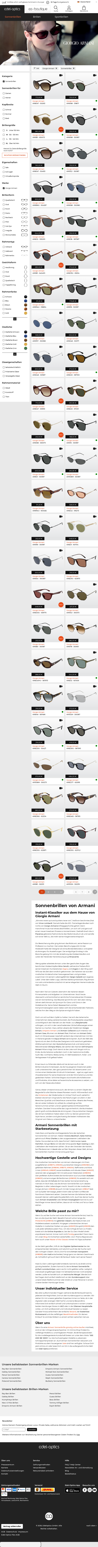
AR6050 (59, 1165)
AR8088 (51, 1189)
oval (7, 272)
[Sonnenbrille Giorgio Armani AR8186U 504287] (48, 186)
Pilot (7, 222)
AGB (3, 1532)
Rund (7, 209)
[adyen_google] (4, 1494)
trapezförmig (10, 285)
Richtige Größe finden (15, 155)
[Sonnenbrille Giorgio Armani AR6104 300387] (48, 560)
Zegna (65, 969)
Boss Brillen (55, 1400)
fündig (71, 1234)
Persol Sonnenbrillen (11, 1375)
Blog (45, 1237)
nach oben (91, 1526)
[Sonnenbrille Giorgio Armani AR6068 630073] (48, 424)
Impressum (23, 1532)
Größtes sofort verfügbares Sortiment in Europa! (25, 2)
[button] (12, 9)
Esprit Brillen (55, 1406)
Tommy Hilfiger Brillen (59, 1403)
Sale (6, 167)
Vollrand (8, 247)
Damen (8, 93)
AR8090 (86, 1173)
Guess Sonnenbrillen (54, 1375)
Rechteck (9, 217)
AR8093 (72, 1178)
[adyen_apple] (28, 1490)
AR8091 (39, 1178)
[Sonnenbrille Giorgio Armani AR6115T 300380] (48, 322)
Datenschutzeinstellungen (12, 1471)
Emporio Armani (49, 1031)
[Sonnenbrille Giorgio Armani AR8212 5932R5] (48, 220)
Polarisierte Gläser (12, 372)
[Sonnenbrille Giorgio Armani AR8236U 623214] (48, 797)
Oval (7, 204)
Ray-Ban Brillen (8, 1393)
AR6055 (87, 1226)
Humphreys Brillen (10, 1400)
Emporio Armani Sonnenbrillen (59, 1369)
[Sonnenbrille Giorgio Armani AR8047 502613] (48, 84)
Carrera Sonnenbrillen (11, 1378)
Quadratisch (10, 200)
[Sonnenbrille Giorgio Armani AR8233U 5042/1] (48, 729)
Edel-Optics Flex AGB (10, 1535)
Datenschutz (11, 1532)
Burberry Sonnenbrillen (55, 1381)
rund (7, 276)
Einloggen (69, 11)
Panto (7, 213)
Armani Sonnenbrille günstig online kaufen (66, 1327)
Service (36, 1460)
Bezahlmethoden (70, 1314)
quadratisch (10, 280)
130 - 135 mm (12, 135)
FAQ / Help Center (73, 1465)
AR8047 (85, 1189)
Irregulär (8, 230)
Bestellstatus (70, 1474)
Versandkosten (39, 1468)
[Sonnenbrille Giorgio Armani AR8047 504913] (48, 152)
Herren (8, 98)
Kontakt (4, 1474)
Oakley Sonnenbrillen (11, 1372)
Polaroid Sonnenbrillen (11, 1381)
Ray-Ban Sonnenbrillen (12, 1369)
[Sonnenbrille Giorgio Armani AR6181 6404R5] (48, 254)
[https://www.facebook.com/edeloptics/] (85, 1490)
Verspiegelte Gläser (12, 376)
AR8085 (39, 1254)
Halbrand (9, 251)
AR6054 (70, 1168)
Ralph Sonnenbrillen (54, 1378)
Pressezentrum (7, 1465)
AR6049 (45, 1170)
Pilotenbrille (40, 1221)
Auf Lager (9, 172)
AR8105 (50, 1221)
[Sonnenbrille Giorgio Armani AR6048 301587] (48, 356)
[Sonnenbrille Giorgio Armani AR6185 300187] (48, 628)
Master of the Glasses (59, 1239)
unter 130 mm (13, 130)
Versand (72, 1312)
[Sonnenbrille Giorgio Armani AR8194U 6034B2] (48, 492)
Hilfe (67, 1460)
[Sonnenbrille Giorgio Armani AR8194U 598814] (48, 288)
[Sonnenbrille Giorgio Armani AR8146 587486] (48, 695)
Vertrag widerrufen (12, 1526)
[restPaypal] (21, 1490)
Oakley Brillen (8, 1397)
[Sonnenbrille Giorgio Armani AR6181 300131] (48, 865)
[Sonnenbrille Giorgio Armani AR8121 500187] (48, 458)
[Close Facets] (15, 68)
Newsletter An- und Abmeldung (79, 1468)
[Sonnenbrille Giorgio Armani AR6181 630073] (48, 118)
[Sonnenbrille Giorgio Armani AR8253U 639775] (48, 593)
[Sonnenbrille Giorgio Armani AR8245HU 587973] (48, 661)
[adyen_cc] (3, 1490)
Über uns (5, 1460)
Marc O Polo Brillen (10, 1403)
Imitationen (43, 1095)
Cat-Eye (8, 226)
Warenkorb (84, 11)
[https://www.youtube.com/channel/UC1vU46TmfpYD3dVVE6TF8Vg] (94, 1490)
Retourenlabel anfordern (43, 1471)
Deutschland (85, 2)
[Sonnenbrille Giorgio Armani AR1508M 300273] (48, 763)
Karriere (4, 1468)
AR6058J (85, 1165)
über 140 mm (13, 143)
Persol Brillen (55, 1393)
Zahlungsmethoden (41, 1465)
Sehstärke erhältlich (13, 367)
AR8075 (63, 1168)
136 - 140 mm (13, 139)
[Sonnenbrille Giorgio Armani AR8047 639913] (48, 390)
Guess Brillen (55, 1397)
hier (78, 1435)
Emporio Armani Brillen (12, 1406)
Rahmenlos (9, 255)
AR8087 (52, 1170)
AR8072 (51, 1165)
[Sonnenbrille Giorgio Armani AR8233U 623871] (48, 831)
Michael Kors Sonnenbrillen (57, 1372)
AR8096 (55, 1168)
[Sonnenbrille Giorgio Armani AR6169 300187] (48, 526)
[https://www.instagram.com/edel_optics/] (90, 1490)
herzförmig (9, 267)
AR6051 (90, 1170)
